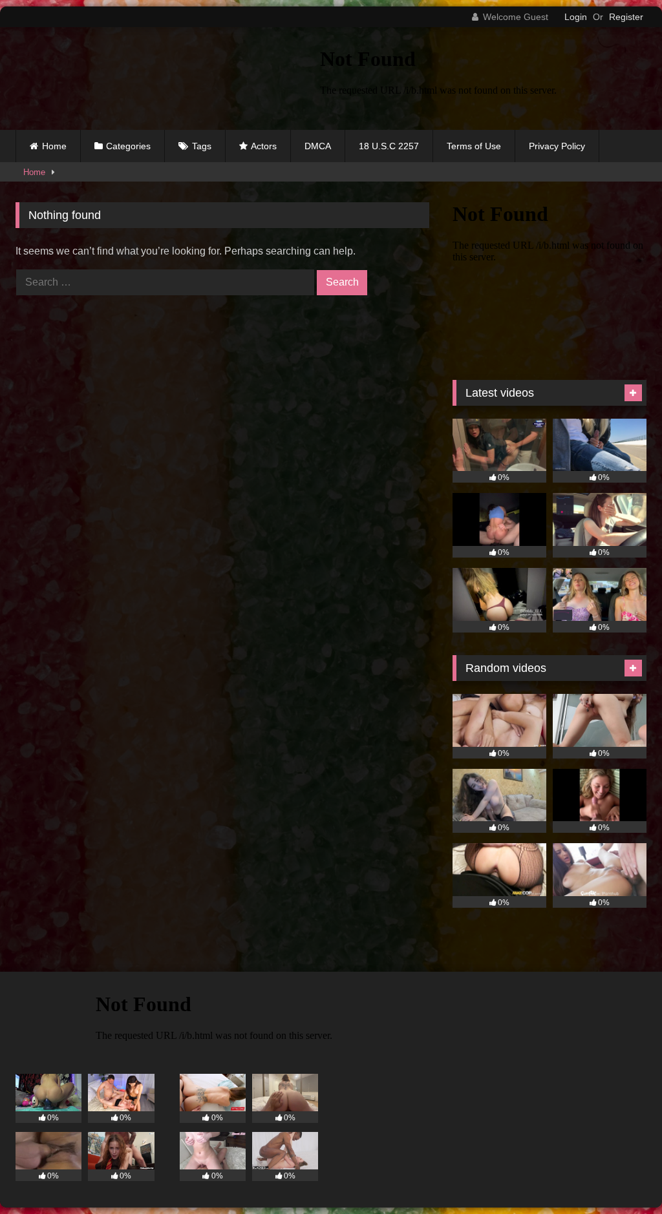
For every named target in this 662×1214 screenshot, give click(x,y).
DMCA (317, 146)
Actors (264, 146)
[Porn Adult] (148, 78)
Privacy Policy (557, 146)
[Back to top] (622, 1175)
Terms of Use (474, 146)
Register (626, 17)
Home (54, 146)
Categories (128, 146)
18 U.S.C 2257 (389, 146)
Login (575, 17)
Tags (201, 146)
